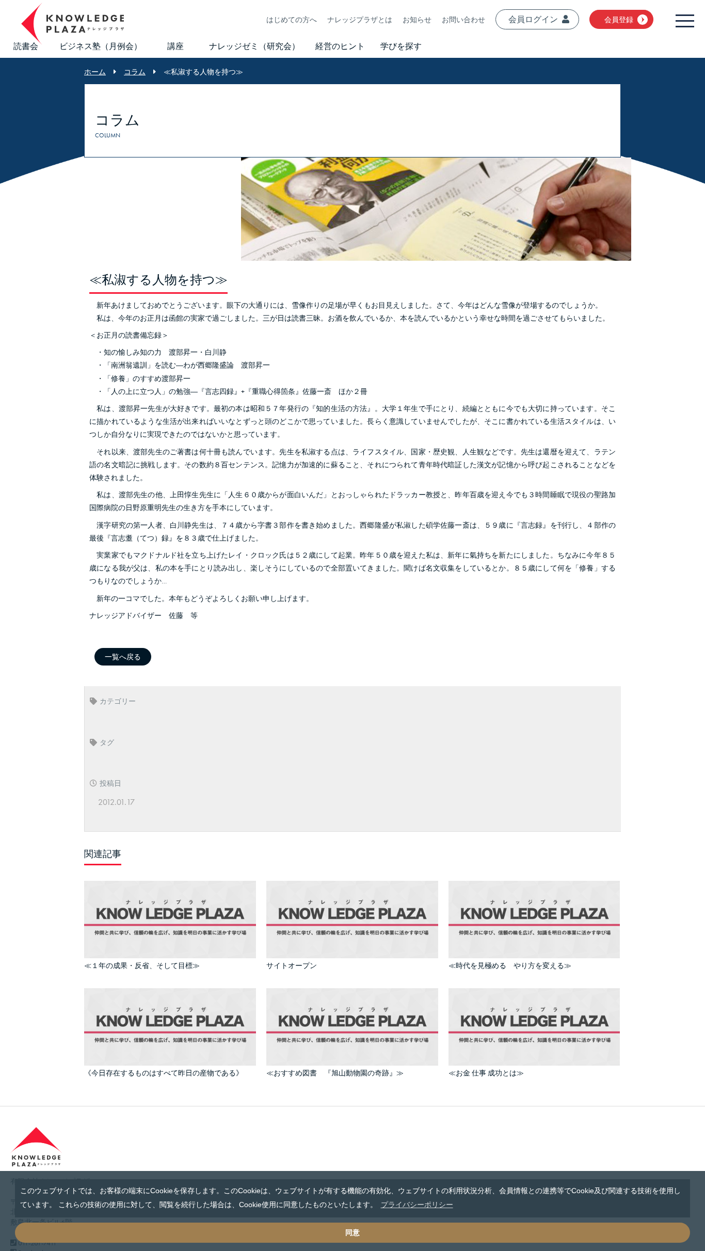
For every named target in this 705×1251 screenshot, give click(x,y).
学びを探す (401, 46)
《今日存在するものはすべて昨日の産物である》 (163, 1068)
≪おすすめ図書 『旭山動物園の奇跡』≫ (335, 1068)
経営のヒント (340, 46)
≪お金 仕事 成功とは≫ (486, 1068)
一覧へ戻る (123, 656)
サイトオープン (291, 964)
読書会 (25, 46)
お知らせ (417, 19)
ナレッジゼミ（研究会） (254, 46)
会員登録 (618, 19)
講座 (175, 46)
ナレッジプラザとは (359, 19)
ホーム (95, 71)
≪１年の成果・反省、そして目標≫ (142, 964)
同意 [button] (352, 1232)
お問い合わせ (463, 19)
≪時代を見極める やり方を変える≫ (509, 964)
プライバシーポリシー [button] (417, 1204)
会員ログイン (533, 19)
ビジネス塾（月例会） (100, 46)
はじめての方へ (291, 19)
